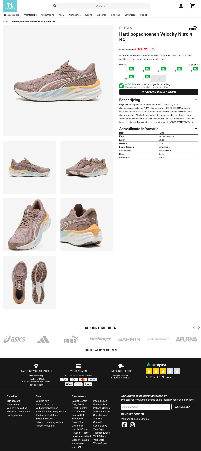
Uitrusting (115, 14)
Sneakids (98, 422)
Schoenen (101, 14)
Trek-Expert (99, 429)
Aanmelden (183, 407)
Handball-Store (80, 429)
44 (193, 70)
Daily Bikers (78, 404)
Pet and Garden (101, 408)
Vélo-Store (98, 439)
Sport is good (100, 425)
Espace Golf (78, 415)
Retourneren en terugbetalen (51, 411)
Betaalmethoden (44, 418)
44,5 (129, 78)
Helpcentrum (13, 404)
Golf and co (78, 425)
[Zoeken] (55, 6)
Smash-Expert (100, 415)
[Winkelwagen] (193, 6)
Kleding (88, 14)
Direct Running (79, 408)
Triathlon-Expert (101, 432)
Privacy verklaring (45, 425)
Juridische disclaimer (47, 415)
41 (129, 70)
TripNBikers (99, 436)
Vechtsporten (74, 14)
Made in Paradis (80, 439)
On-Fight (76, 446)
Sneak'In (97, 418)
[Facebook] (124, 425)
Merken (143, 14)
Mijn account (13, 400)
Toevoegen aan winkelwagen (159, 92)
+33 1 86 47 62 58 (36, 384)
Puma (126, 27)
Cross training (47, 14)
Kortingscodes (14, 415)
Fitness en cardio (11, 14)
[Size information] (126, 65)
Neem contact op (36, 375)
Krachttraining (30, 14)
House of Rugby (80, 432)
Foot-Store (77, 418)
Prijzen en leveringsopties (49, 422)
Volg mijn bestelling (17, 408)
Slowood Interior (101, 411)
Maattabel (193, 64)
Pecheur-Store (100, 404)
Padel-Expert (100, 400)
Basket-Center (79, 400)
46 (158, 78)
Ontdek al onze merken (100, 350)
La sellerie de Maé (81, 436)
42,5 (161, 70)
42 (145, 70)
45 (145, 78)
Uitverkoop (130, 14)
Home (6, 21)
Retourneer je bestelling (121, 377)
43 (177, 70)
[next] (199, 328)
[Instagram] (132, 425)
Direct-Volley (78, 411)
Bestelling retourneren (18, 411)
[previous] (194, 328)
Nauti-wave (78, 443)
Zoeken (100, 6)
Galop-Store (78, 422)
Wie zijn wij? (42, 400)
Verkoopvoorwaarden (47, 408)
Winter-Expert (100, 443)
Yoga (61, 14)
